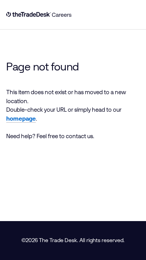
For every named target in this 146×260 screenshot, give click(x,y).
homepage (21, 118)
